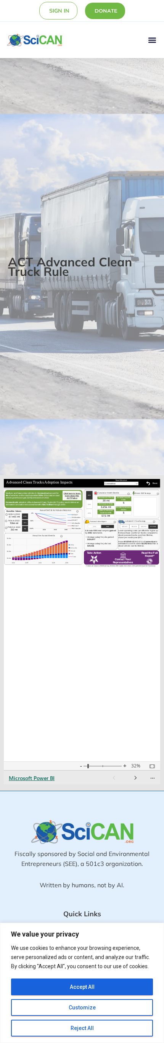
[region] (82, 983)
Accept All (82, 987)
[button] (152, 40)
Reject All (82, 1028)
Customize (82, 1007)
